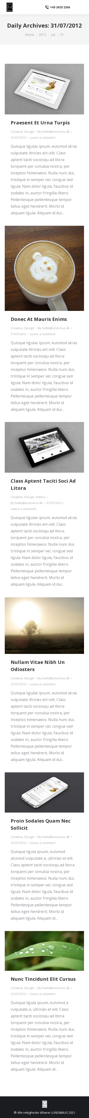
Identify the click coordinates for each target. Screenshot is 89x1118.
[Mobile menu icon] (79, 7)
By (54, 131)
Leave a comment (42, 137)
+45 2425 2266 (60, 7)
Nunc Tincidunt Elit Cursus (43, 979)
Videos (41, 497)
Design (29, 131)
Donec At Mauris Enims (39, 319)
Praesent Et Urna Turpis (40, 122)
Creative (17, 131)
